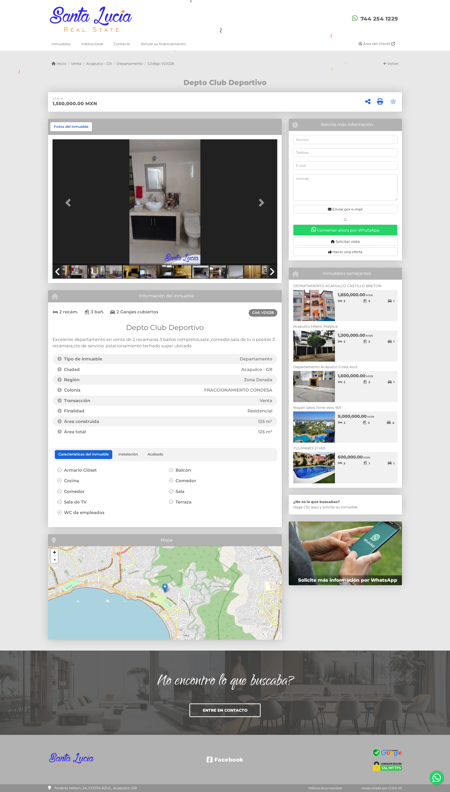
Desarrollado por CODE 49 (382, 788)
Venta (76, 63)
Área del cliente (376, 43)
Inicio (61, 63)
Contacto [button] (122, 43)
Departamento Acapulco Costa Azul (325, 367)
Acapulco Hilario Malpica (315, 326)
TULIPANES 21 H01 (309, 448)
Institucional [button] (92, 43)
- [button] (54, 559)
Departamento (129, 63)
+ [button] (54, 552)
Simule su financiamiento (163, 43)
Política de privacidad (325, 788)
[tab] (71, 126)
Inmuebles (61, 43)
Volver (392, 63)
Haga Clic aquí (306, 507)
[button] (69, 202)
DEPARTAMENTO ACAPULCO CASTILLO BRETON (337, 286)
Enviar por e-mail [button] (347, 209)
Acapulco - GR (99, 63)
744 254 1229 (379, 18)
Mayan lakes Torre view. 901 (317, 407)
